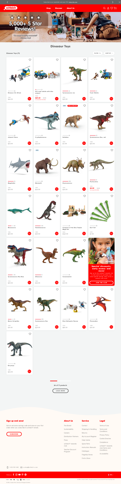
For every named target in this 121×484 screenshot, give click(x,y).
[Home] (18, 8)
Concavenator (67, 277)
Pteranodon (94, 321)
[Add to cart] (29, 98)
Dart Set (93, 227)
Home (5, 15)
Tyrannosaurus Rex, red (98, 137)
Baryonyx (11, 365)
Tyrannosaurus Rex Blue (16, 277)
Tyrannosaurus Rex (41, 321)
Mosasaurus (12, 227)
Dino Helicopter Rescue (70, 321)
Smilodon (66, 137)
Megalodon (11, 183)
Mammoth (38, 183)
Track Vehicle (94, 93)
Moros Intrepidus (13, 321)
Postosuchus (94, 182)
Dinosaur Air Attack (14, 93)
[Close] (119, 2)
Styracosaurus (67, 183)
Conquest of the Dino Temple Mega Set (72, 228)
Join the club (101, 282)
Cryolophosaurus (41, 137)
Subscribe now (73, 2)
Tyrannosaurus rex (69, 93)
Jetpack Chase (13, 137)
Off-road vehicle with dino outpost (44, 92)
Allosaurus (38, 277)
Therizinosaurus (40, 227)
